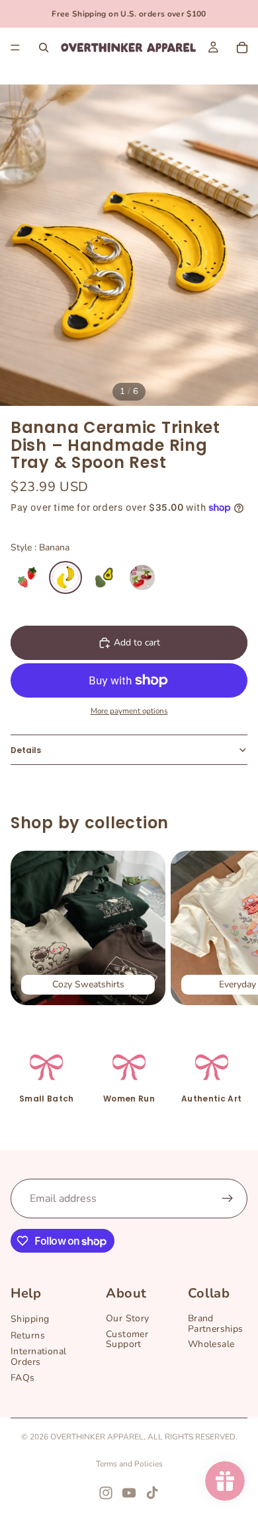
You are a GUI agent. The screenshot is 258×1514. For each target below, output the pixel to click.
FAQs (23, 1377)
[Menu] (15, 47)
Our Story (128, 1319)
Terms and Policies (129, 1464)
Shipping (30, 1319)
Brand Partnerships (215, 1324)
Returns (28, 1335)
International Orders (38, 1357)
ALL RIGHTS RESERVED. (192, 1437)
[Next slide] (232, 927)
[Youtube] (129, 1493)
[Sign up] (227, 1198)
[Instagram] (106, 1493)
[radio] (27, 577)
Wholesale (211, 1344)
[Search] (43, 47)
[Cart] (242, 47)
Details (26, 750)
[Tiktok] (152, 1493)
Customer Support (127, 1339)
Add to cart (137, 642)
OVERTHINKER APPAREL (97, 1437)
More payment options (129, 711)
